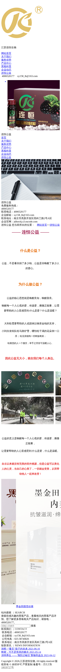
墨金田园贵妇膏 (22, 606)
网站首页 (6, 53)
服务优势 (6, 59)
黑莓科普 (6, 66)
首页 (3, 137)
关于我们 (6, 56)
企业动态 (6, 69)
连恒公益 (6, 73)
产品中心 (6, 63)
